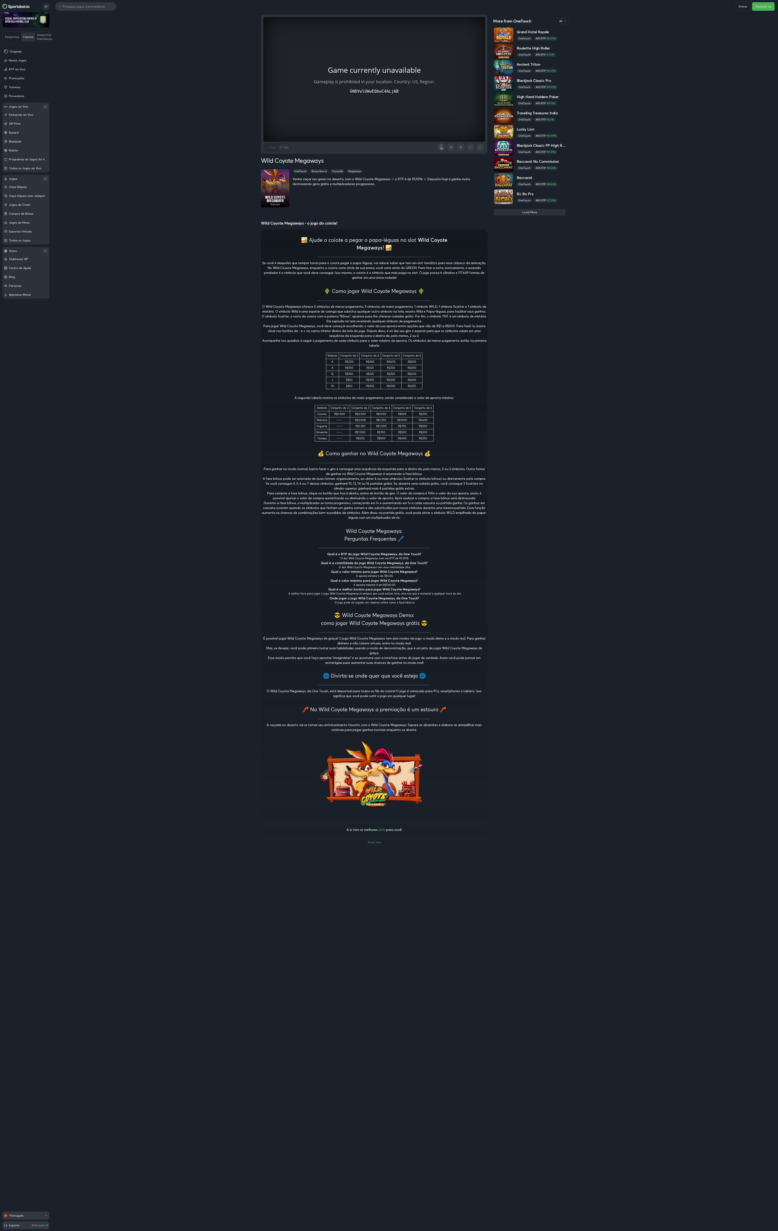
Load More (530, 212)
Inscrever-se (763, 6)
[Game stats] (451, 147)
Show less (374, 842)
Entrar (743, 6)
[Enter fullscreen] (480, 147)
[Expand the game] (470, 147)
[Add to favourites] (461, 147)
